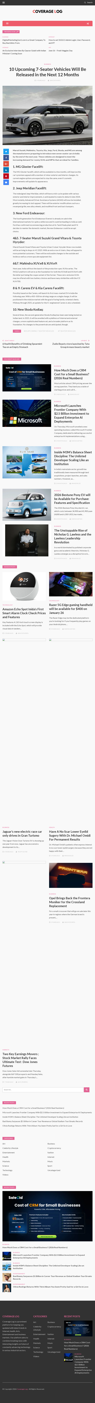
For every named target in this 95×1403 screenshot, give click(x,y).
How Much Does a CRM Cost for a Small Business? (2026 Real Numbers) (71, 374)
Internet (52, 37)
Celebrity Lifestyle (10, 1148)
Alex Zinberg (23, 1082)
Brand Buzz (74, 394)
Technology (7, 605)
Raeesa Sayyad (76, 441)
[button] (3, 3)
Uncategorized (54, 1170)
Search (90, 2)
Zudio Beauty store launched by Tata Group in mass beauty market (70, 345)
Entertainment (8, 1152)
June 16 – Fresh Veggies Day (60, 50)
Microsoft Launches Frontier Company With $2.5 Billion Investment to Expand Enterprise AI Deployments (71, 413)
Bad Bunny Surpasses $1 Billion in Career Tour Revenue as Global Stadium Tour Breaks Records (42, 1121)
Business (5, 37)
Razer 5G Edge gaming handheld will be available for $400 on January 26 (71, 608)
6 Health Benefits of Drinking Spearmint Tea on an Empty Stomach (22, 345)
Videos (5, 1174)
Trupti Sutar (22, 852)
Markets (5, 1050)
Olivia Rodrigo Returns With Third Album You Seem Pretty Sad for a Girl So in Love (37, 1125)
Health (52, 827)
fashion (51, 1152)
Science (5, 1166)
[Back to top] (88, 1396)
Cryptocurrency (54, 1148)
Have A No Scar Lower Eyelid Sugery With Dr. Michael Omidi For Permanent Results (70, 835)
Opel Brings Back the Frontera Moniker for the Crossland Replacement (69, 902)
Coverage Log (22, 1389)
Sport (50, 1166)
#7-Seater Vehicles (67, 331)
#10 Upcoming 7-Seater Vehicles (39, 331)
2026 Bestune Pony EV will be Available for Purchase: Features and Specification (72, 498)
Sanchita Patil (55, 80)
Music (50, 1161)
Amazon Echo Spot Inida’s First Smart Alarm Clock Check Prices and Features (24, 613)
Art (50, 47)
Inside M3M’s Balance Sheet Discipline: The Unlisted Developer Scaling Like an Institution (40, 1117)
